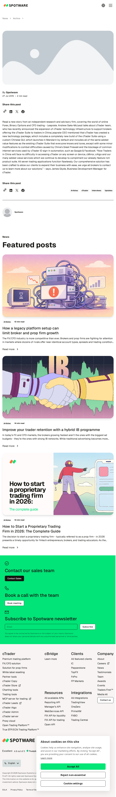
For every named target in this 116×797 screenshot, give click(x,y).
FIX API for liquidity (55, 715)
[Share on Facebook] (23, 111)
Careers (101, 663)
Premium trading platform (16, 659)
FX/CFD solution (11, 663)
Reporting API (52, 702)
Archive (16, 18)
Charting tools (10, 689)
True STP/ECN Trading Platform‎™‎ (20, 729)
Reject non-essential (73, 775)
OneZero (75, 706)
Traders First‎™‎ (105, 689)
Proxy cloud (8, 720)
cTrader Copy (9, 681)
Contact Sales (14, 578)
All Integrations (79, 698)
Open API (50, 724)
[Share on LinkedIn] (10, 111)
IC (72, 663)
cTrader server (10, 716)
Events (101, 685)
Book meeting (14, 603)
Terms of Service (33, 790)
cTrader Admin (10, 712)
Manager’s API (53, 706)
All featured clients (81, 659)
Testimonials (104, 672)
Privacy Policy (17, 790)
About (100, 659)
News (5, 18)
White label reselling (13, 672)
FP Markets (77, 681)
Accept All (73, 766)
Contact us (105, 700)
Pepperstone (78, 667)
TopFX (74, 672)
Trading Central (79, 720)
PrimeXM (76, 711)
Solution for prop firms (14, 667)
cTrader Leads (10, 703)
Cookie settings (73, 783)
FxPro (74, 676)
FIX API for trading (55, 720)
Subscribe (87, 626)
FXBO (74, 715)
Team (100, 676)
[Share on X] (16, 111)
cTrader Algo (9, 707)
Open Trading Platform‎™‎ (15, 725)
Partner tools (9, 676)
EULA (4, 790)
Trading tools (9, 694)
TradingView (78, 702)
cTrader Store (9, 685)
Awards (101, 681)
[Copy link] (4, 111)
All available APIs (54, 698)
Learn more (46, 758)
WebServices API (54, 711)
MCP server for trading (15, 698)
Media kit (102, 694)
